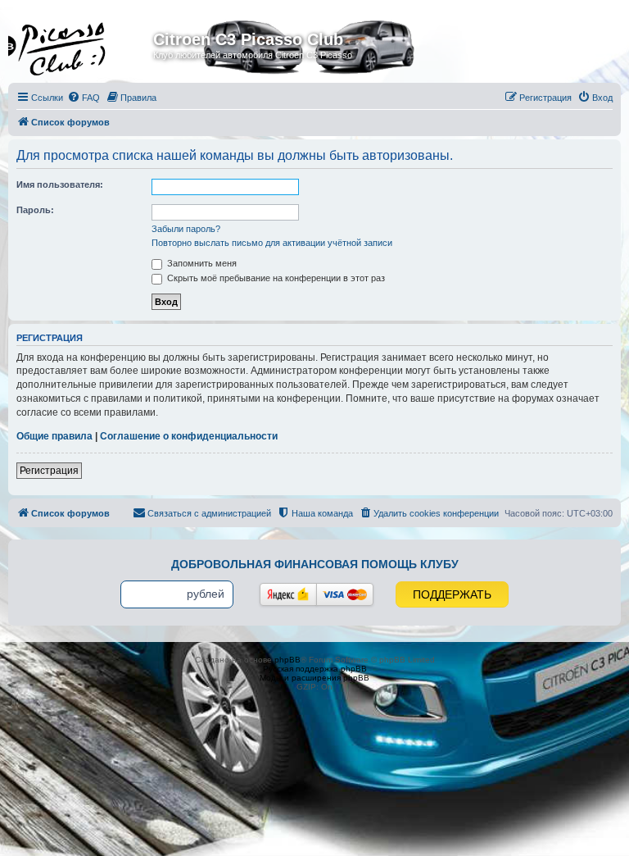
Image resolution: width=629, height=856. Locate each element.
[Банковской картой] (344, 594)
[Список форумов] (82, 44)
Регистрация (49, 470)
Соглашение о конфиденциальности (189, 436)
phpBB (287, 659)
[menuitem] (83, 97)
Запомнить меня (201, 263)
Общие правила (54, 436)
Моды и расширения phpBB (314, 677)
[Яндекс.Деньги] (288, 594)
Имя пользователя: (59, 184)
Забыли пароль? (186, 229)
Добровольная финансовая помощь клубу (315, 564)
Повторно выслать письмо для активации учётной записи (272, 243)
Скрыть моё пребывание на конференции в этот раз (275, 278)
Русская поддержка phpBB (315, 668)
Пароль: (35, 210)
